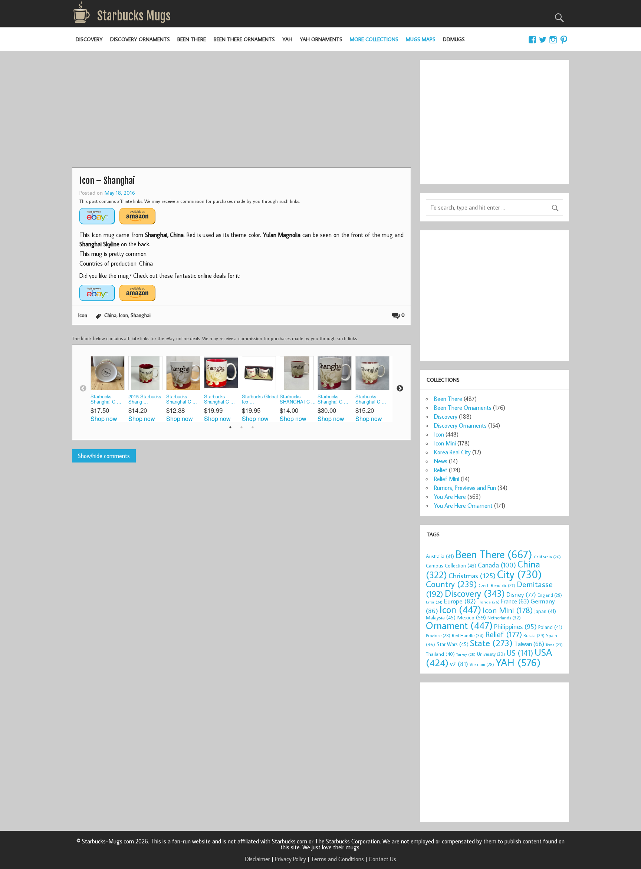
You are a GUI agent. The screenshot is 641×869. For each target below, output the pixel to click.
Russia (534, 635)
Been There (191, 39)
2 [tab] (241, 427)
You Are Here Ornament (463, 505)
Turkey (466, 654)
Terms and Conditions (337, 859)
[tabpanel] (109, 389)
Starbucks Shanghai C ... (106, 399)
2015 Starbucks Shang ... (144, 399)
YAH (287, 39)
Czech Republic (497, 585)
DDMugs (454, 39)
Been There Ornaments (244, 39)
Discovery (89, 39)
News (440, 461)
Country (451, 583)
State (491, 642)
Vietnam (482, 664)
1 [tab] (230, 427)
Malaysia (441, 617)
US (520, 653)
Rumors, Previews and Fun (465, 487)
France (515, 601)
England (550, 595)
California (547, 556)
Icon (82, 315)
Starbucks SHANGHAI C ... (298, 399)
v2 (459, 663)
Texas (554, 644)
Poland (550, 627)
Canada (497, 564)
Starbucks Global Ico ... (260, 399)
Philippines (515, 626)
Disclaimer (257, 859)
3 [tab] (252, 427)
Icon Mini (445, 443)
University (491, 654)
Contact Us (382, 859)
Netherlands (504, 618)
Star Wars (453, 644)
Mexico (471, 617)
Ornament (459, 625)
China (110, 315)
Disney (521, 594)
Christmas (472, 575)
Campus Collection (451, 565)
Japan (545, 611)
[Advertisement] (241, 112)
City (519, 574)
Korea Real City (452, 452)
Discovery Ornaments (140, 39)
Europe (460, 601)
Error (434, 602)
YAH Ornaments (321, 39)
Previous (83, 388)
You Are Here (450, 496)
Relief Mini (446, 479)
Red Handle (468, 635)
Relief (440, 470)
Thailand (440, 654)
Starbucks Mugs (134, 16)
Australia (440, 556)
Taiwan (529, 644)
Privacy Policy (290, 859)
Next (400, 388)
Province (438, 635)
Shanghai (141, 315)
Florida (488, 602)
